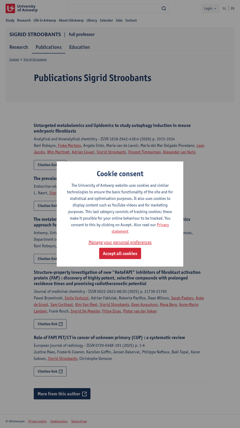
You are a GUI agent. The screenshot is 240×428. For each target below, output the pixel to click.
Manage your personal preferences (120, 242)
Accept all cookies (120, 253)
